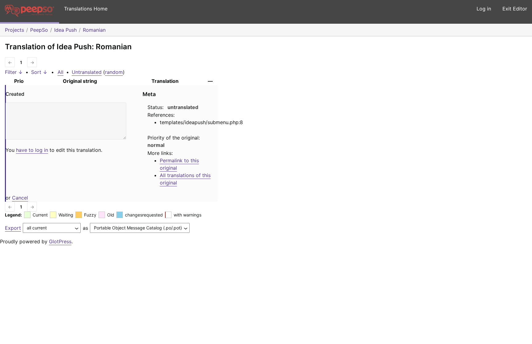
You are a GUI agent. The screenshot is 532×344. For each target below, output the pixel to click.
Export (13, 228)
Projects (14, 30)
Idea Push (65, 30)
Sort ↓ (39, 72)
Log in (484, 9)
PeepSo (39, 30)
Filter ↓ (14, 72)
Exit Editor (514, 9)
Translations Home (85, 9)
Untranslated (87, 72)
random (114, 72)
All (60, 72)
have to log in (32, 150)
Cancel (20, 198)
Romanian (94, 30)
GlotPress (60, 241)
